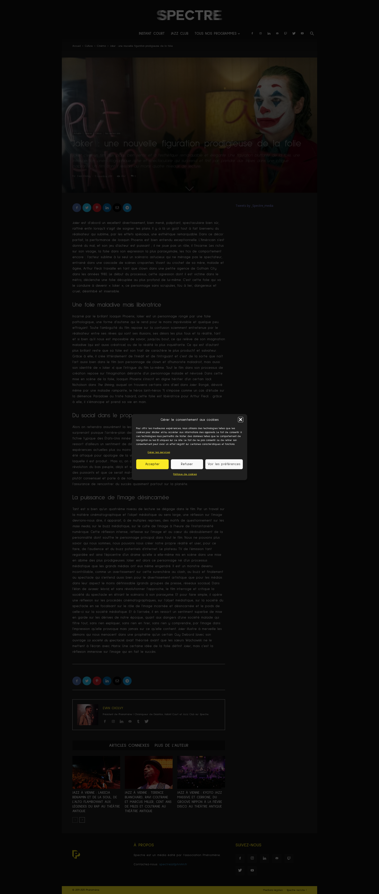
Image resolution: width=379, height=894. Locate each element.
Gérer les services (159, 452)
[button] (240, 419)
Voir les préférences (224, 464)
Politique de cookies (185, 474)
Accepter (152, 464)
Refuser (187, 464)
